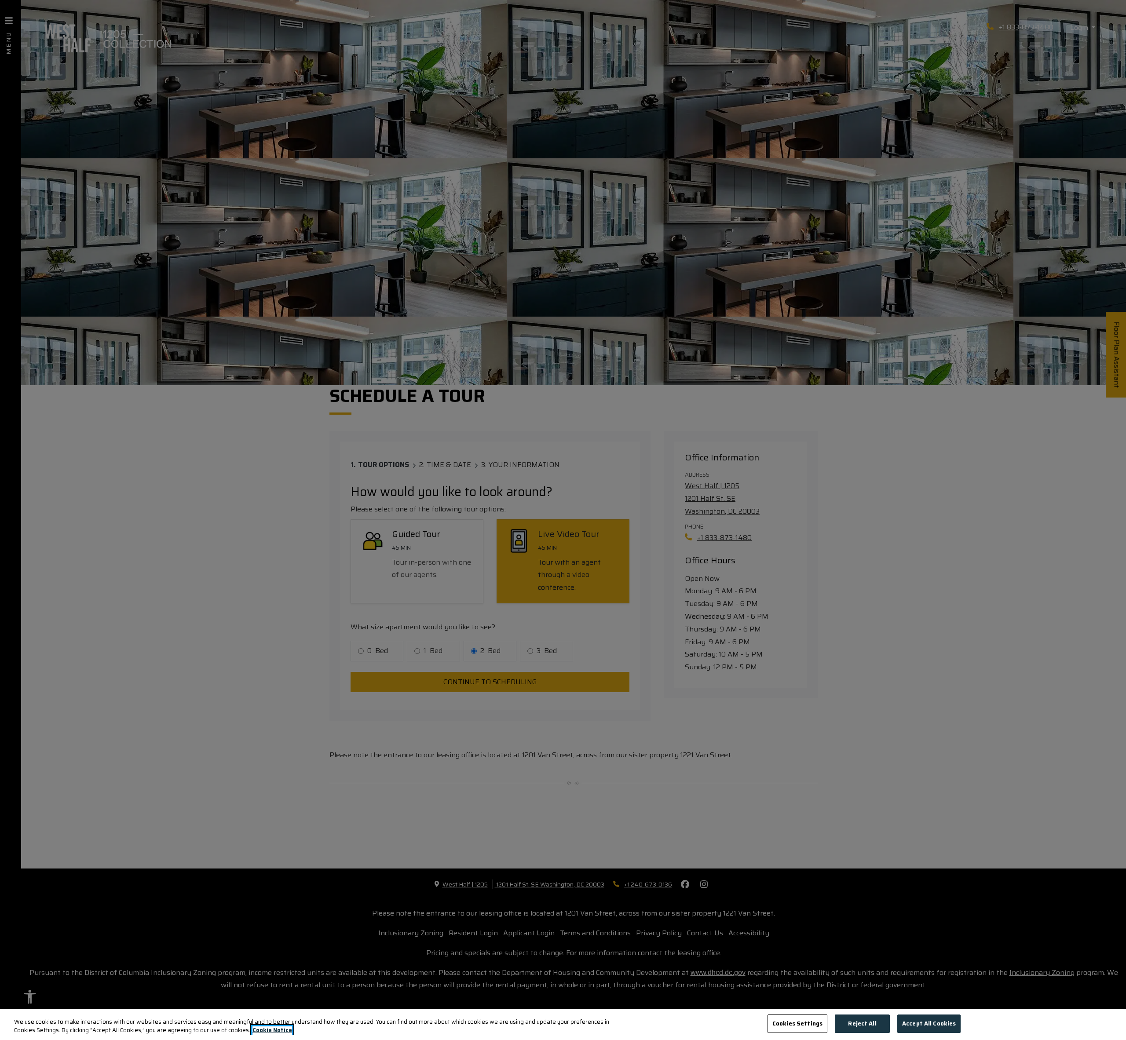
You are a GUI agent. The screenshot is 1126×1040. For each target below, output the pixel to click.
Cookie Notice (272, 1030)
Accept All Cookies (929, 1023)
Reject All (862, 1023)
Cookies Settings (797, 1023)
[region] (563, 1024)
